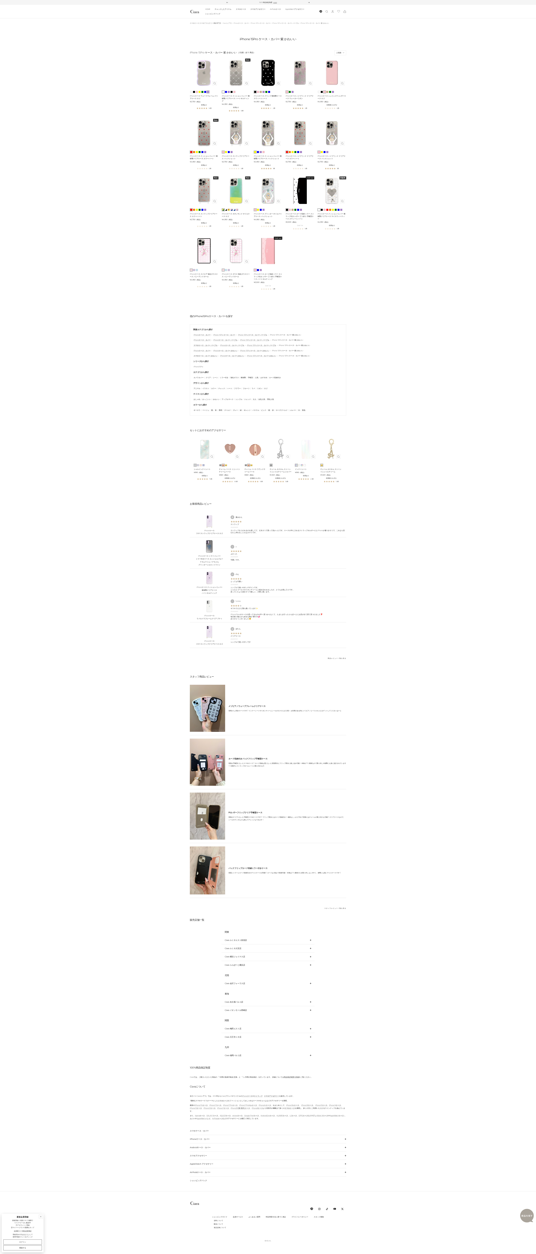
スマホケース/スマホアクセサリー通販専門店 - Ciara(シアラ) (211, 23)
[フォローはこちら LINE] (311, 1209)
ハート (229, 388)
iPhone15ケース (321, 1105)
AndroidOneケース (268, 1116)
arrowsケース (237, 1116)
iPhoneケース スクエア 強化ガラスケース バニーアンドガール (204, 275)
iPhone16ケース (307, 1105)
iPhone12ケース (210, 1108)
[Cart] (344, 11)
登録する (22, 1248)
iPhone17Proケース (230, 1105)
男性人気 (270, 399)
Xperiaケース (200, 1116)
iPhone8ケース (257, 1108)
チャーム (263, 1101)
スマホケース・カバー (199, 1131)
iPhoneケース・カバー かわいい (225, 351)
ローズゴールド (282, 410)
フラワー (237, 388)
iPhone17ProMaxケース (248, 1105)
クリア (208, 377)
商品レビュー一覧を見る (337, 658)
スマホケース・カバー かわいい (205, 356)
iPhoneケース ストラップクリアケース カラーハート (203, 215)
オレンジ (247, 410)
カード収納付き (275, 377)
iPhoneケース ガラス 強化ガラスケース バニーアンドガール (236, 275)
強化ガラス (234, 377)
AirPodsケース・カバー (200, 1172)
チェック (221, 388)
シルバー (292, 410)
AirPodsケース (275, 9)
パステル (255, 410)
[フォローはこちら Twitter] (342, 1209)
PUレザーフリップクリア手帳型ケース (245, 812)
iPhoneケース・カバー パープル (225, 340)
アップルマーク (227, 399)
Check (284, 2)
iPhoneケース (247, 1096)
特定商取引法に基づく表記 (276, 1217)
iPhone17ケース (215, 1105)
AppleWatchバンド (203, 1118)
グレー (235, 410)
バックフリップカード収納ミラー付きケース (248, 868)
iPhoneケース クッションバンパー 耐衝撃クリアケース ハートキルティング (236, 98)
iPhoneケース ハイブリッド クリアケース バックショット (331, 157)
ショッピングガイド (219, 1217)
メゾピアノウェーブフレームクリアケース (247, 706)
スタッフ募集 (319, 1217)
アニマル (197, 388)
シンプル (238, 399)
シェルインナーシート (202, 469)
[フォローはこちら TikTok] (327, 1209)
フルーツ (246, 388)
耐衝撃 (243, 377)
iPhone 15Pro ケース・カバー (261, 23)
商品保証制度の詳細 (291, 1077)
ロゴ (265, 388)
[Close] (41, 1217)
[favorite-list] (338, 11)
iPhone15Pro (198, 367)
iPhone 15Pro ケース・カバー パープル (285, 23)
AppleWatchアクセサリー (294, 9)
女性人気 (261, 399)
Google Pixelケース (251, 1116)
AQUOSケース (225, 1116)
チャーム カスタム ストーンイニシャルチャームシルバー (280, 470)
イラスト (205, 388)
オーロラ (197, 410)
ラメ (253, 388)
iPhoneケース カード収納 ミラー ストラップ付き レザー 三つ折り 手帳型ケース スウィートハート (300, 216)
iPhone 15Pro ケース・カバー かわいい (254, 351)
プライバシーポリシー (299, 1217)
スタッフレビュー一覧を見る (335, 908)
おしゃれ (197, 399)
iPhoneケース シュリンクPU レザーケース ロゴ (332, 97)
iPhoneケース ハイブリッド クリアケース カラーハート (300, 157)
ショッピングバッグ (212, 14)
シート (215, 377)
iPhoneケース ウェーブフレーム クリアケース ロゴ (204, 97)
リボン (259, 388)
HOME (207, 9)
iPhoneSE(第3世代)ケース (240, 1108)
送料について (218, 1220)
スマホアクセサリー (257, 9)
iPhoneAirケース (265, 1105)
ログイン (26, 1234)
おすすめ (263, 377)
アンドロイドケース (320, 1116)
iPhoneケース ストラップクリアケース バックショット (235, 157)
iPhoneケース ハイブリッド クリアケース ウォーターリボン (300, 97)
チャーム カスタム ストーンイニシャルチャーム (330, 470)
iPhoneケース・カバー (241, 23)
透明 (220, 410)
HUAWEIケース (282, 1116)
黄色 (303, 410)
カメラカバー (199, 377)
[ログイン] (332, 11)
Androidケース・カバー (200, 1147)
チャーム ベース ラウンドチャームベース (254, 470)
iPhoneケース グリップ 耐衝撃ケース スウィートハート (268, 97)
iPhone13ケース (196, 1108)
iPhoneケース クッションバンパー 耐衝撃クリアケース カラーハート (204, 157)
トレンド (247, 399)
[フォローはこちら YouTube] (334, 1209)
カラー (213, 388)
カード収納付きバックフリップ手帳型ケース (248, 758)
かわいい (216, 399)
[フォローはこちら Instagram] (319, 1209)
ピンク (263, 410)
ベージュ (205, 410)
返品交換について (220, 1227)
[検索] (327, 11)
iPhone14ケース (335, 1105)
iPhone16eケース (292, 1105)
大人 (254, 399)
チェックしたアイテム (223, 9)
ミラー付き (224, 377)
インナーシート (301, 469)
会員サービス (238, 1217)
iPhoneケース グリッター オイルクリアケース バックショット (268, 215)
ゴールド (227, 410)
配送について (218, 1224)
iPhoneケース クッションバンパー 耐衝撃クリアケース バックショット (268, 157)
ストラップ (258, 1096)
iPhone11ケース (223, 1108)
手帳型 (250, 377)
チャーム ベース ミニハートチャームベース (229, 470)
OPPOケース (303, 1116)
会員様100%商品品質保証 (23, 1231)
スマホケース (241, 9)
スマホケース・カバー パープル (205, 345)
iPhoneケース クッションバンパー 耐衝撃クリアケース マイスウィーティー (331, 216)
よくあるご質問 (254, 1217)
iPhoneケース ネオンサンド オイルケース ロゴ (236, 215)
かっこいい (206, 399)
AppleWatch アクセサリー (201, 1164)
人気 (256, 377)
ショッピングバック (198, 1180)
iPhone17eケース (201, 1105)
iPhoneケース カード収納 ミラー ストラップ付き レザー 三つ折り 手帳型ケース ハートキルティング (268, 276)
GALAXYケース (212, 1116)
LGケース (293, 1116)
